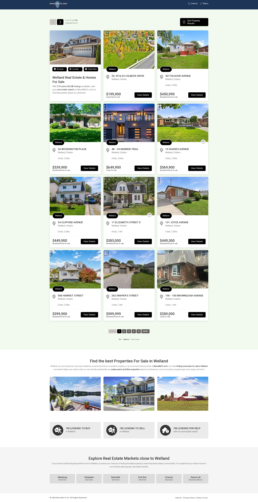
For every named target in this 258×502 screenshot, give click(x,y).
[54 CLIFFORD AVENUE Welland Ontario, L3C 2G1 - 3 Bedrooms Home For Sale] (75, 196)
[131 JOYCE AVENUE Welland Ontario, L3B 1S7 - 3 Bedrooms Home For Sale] (182, 196)
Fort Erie (142, 478)
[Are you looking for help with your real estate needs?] (182, 430)
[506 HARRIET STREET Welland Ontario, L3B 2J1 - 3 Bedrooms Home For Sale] (75, 269)
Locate (75, 69)
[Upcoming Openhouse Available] (203, 141)
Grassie (169, 478)
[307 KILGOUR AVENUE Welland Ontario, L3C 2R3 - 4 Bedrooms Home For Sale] (182, 49)
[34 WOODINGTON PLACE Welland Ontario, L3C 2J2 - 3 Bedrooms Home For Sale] (75, 123)
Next (145, 331)
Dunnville (115, 478)
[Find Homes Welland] (75, 394)
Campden (89, 478)
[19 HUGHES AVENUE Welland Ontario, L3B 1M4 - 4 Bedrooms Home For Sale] (182, 123)
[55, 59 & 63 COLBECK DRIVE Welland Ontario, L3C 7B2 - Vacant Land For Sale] (129, 49)
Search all (195, 478)
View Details (143, 95)
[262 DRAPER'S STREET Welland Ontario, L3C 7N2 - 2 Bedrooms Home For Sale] (129, 269)
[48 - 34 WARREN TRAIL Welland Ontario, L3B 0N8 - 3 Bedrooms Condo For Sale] (129, 123)
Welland (112, 69)
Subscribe (92, 69)
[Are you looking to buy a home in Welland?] (75, 430)
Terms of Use (201, 497)
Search (194, 3)
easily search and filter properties (125, 369)
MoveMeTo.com (161, 366)
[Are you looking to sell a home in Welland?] (129, 430)
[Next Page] (60, 22)
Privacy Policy (189, 497)
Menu (205, 3)
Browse (60, 69)
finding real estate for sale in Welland (192, 366)
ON (120, 339)
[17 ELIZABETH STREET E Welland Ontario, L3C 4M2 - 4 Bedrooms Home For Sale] (129, 196)
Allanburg (62, 478)
